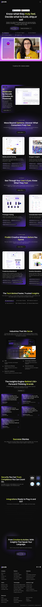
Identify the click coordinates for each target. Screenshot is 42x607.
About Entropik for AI (23, 605)
